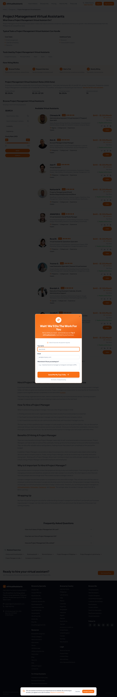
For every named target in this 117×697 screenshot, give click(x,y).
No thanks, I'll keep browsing (58, 379)
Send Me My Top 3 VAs (57, 375)
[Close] (79, 316)
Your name (40, 346)
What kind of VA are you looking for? (48, 361)
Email (39, 353)
